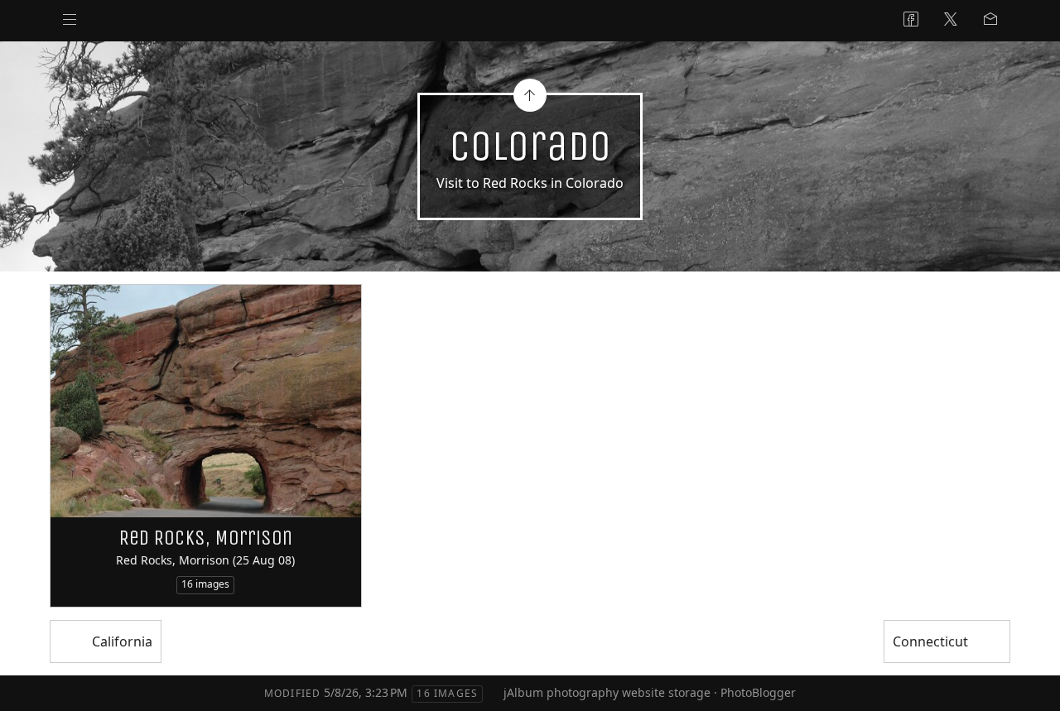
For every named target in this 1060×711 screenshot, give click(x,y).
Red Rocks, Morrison (205, 538)
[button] (26, 685)
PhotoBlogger (758, 692)
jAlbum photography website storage (607, 692)
